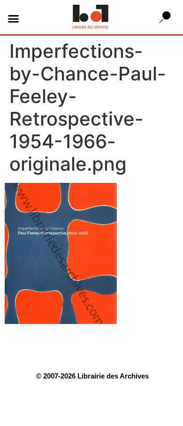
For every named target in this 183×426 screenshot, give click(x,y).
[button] (14, 18)
